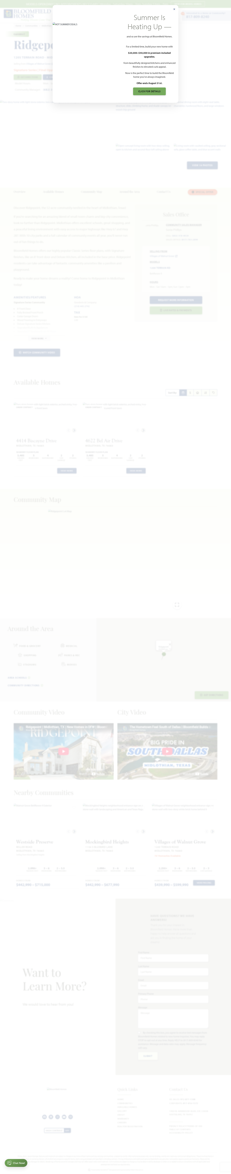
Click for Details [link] (149, 91)
